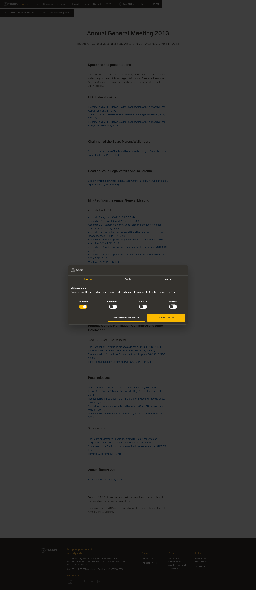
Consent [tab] (88, 279)
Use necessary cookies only (126, 317)
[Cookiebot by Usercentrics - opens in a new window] (173, 270)
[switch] (113, 307)
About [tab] (168, 279)
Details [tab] (128, 279)
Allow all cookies (166, 317)
